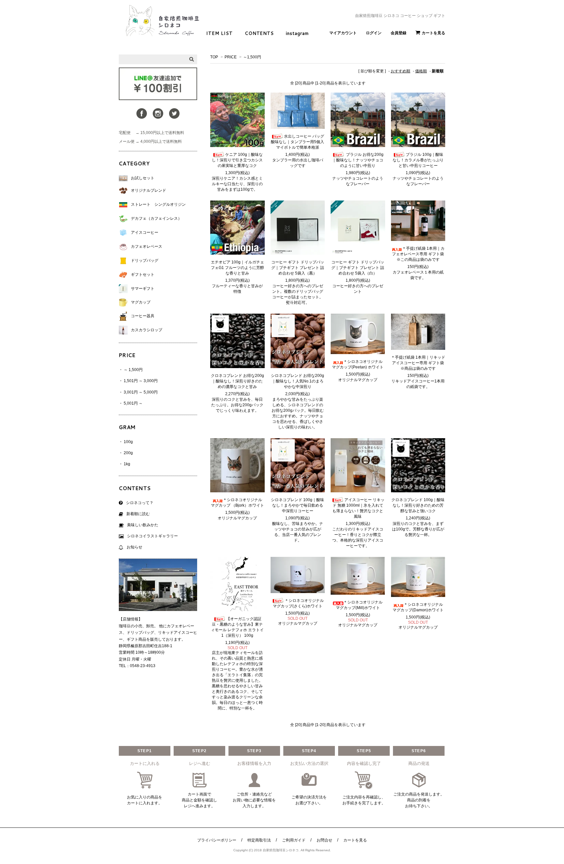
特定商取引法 (259, 840)
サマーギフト (142, 288)
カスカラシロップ (146, 330)
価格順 (421, 71)
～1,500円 (252, 57)
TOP (214, 57)
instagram (297, 33)
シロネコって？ (139, 502)
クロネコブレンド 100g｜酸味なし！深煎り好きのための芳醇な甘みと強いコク (418, 505)
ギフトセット (142, 274)
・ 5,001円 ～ (131, 403)
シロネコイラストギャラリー (152, 536)
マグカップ (140, 302)
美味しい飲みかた (142, 525)
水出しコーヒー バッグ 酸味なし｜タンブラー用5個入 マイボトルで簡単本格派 (297, 142)
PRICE (231, 57)
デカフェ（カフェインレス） (156, 218)
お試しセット (142, 178)
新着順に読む (138, 514)
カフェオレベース (146, 246)
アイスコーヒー (144, 232)
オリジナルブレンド (148, 190)
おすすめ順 (400, 71)
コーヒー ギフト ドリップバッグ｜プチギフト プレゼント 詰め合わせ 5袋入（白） (357, 268)
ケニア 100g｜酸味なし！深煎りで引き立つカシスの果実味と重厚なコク (237, 160)
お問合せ (324, 840)
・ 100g (126, 441)
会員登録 (398, 33)
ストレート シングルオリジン (158, 204)
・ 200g (126, 453)
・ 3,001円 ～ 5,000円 (138, 392)
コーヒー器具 (142, 316)
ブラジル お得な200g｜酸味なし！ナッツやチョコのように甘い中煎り (358, 160)
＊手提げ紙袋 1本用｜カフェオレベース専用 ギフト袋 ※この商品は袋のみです (418, 254)
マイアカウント (343, 33)
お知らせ (134, 547)
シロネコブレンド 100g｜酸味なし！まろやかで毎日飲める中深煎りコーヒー (297, 505)
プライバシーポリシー (216, 840)
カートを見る (433, 33)
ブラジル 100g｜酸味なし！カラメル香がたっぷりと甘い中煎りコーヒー (418, 160)
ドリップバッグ (144, 260)
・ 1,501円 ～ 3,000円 (138, 381)
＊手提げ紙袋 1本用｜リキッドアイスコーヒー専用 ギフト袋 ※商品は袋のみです (418, 363)
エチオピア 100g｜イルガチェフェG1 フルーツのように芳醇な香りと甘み (237, 268)
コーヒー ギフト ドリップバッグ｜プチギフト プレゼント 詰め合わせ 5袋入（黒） (297, 268)
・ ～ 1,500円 (131, 369)
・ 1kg (124, 464)
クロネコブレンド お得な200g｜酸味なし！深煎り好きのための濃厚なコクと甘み (237, 381)
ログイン (374, 33)
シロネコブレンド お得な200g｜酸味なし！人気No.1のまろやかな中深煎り (297, 381)
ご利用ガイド (294, 840)
